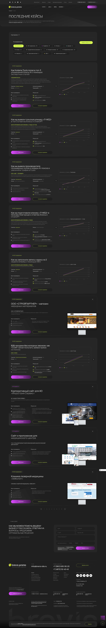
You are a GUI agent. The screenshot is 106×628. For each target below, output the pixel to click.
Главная (10, 10)
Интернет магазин (19, 86)
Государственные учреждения (34, 49)
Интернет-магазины (53, 49)
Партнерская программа (57, 2)
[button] (56, 86)
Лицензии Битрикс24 (35, 580)
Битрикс (18, 49)
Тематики (66, 575)
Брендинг (70, 45)
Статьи (65, 2)
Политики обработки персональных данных (65, 549)
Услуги (32, 572)
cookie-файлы (20, 623)
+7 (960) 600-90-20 (81, 2)
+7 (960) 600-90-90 (79, 594)
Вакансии (44, 2)
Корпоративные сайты (69, 49)
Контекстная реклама (35, 577)
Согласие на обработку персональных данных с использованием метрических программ (87, 606)
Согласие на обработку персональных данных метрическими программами (66, 548)
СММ (47, 53)
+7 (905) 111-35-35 (35, 593)
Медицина (19, 53)
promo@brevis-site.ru (88, 594)
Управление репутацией (61, 53)
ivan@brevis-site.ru (44, 593)
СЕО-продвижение (32, 45)
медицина (18, 132)
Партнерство (56, 575)
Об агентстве (36, 2)
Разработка (46, 45)
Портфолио (66, 574)
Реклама (58, 45)
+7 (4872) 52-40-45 (91, 2)
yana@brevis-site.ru (65, 594)
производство (18, 179)
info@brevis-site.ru (39, 566)
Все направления (18, 45)
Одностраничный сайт (33, 53)
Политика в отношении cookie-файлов (85, 603)
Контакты (70, 2)
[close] (105, 470)
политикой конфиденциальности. (29, 624)
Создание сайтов (35, 574)
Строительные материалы (21, 357)
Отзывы (49, 2)
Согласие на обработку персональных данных (86, 601)
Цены (65, 572)
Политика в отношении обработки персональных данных (16, 604)
